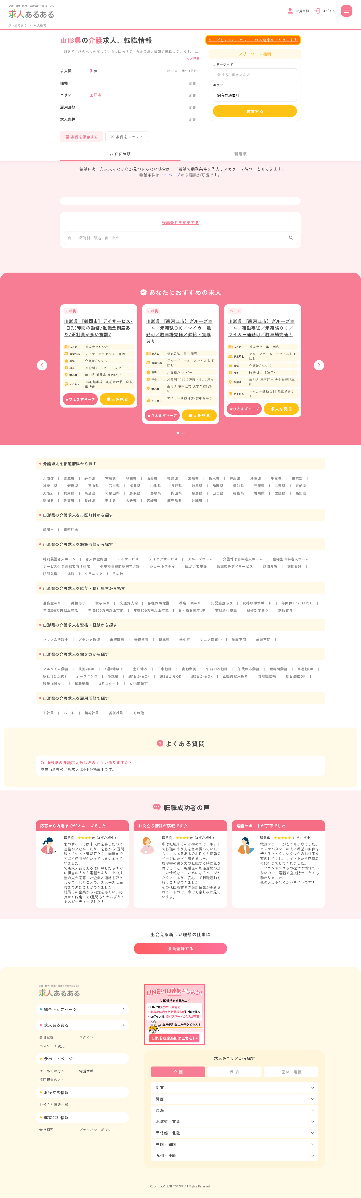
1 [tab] (178, 433)
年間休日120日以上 (297, 602)
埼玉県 (255, 478)
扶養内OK (86, 668)
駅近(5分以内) (54, 676)
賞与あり (102, 602)
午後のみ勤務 (249, 668)
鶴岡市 (48, 529)
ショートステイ (162, 566)
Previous (42, 365)
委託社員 (116, 712)
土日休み (140, 668)
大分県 (131, 500)
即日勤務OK (296, 676)
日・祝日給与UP (192, 610)
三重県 (259, 485)
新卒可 (164, 639)
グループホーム (200, 558)
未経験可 (117, 639)
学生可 (184, 639)
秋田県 (131, 478)
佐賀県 (69, 500)
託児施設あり (222, 602)
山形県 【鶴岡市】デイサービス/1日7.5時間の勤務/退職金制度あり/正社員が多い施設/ (98, 327)
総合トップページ (60, 1009)
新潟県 (72, 485)
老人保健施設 (96, 558)
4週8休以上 (113, 668)
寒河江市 (71, 529)
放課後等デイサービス (235, 566)
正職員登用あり (235, 676)
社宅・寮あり (190, 602)
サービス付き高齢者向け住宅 (66, 566)
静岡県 (217, 485)
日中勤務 (164, 668)
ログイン (86, 1037)
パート (69, 712)
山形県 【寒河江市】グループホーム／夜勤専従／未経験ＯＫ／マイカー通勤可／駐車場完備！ (261, 327)
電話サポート (90, 1070)
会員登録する (181, 948)
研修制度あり (258, 610)
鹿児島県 (174, 500)
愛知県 (238, 485)
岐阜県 (197, 485)
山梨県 (155, 485)
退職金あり (52, 602)
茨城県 (193, 478)
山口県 (217, 493)
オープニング (87, 676)
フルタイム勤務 (56, 668)
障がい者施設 (196, 566)
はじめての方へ (52, 1070)
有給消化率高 (226, 610)
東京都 (297, 478)
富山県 (93, 485)
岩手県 (89, 478)
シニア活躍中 (211, 639)
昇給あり (78, 602)
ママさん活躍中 (56, 639)
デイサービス (128, 558)
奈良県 (89, 493)
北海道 (48, 478)
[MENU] (346, 11)
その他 (117, 573)
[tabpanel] (98, 356)
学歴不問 (239, 639)
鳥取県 (134, 493)
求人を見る (117, 399)
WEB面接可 (138, 683)
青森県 (69, 478)
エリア (218, 85)
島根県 (155, 493)
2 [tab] (183, 433)
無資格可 (141, 639)
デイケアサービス (163, 558)
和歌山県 (112, 493)
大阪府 (48, 493)
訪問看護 (294, 566)
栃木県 (214, 478)
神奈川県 (50, 485)
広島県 (197, 493)
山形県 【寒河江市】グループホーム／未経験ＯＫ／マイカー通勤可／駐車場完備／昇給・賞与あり (179, 331)
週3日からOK (202, 676)
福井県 (134, 485)
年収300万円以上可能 (60, 610)
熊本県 (110, 500)
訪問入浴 (50, 573)
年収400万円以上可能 (106, 610)
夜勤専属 (189, 668)
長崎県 (89, 500)
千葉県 (276, 478)
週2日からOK (170, 676)
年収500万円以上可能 (151, 610)
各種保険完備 (158, 602)
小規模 (113, 676)
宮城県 (110, 478)
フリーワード (223, 64)
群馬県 (235, 478)
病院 (71, 573)
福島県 (172, 478)
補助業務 (82, 683)
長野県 (176, 485)
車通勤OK (305, 668)
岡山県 (176, 493)
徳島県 (238, 493)
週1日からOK (139, 676)
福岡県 (48, 500)
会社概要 (46, 1129)
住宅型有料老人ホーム (291, 558)
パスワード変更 (52, 1045)
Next (319, 365)
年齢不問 (263, 639)
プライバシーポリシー (97, 1129)
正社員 (48, 712)
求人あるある (17, 25)
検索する (255, 111)
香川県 (259, 493)
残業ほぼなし (54, 683)
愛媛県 (280, 493)
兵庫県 (69, 493)
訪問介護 (270, 566)
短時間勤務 (278, 668)
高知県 (300, 493)
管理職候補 (267, 676)
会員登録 (46, 1037)
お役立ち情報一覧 (53, 1104)
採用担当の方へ (52, 1079)
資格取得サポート (257, 602)
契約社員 (91, 712)
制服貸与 (285, 610)
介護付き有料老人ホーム (243, 558)
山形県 (152, 478)
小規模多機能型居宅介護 (120, 566)
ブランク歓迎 (89, 639)
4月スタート (109, 683)
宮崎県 (152, 500)
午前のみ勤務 (217, 668)
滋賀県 (280, 485)
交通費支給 (129, 602)
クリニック (93, 573)
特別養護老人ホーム (59, 558)
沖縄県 (197, 500)
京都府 (300, 485)
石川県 (114, 485)
